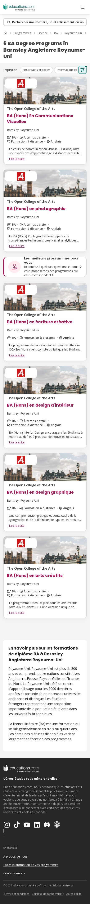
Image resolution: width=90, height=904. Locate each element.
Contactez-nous (14, 873)
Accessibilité (73, 894)
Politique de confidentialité (48, 894)
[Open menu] (83, 7)
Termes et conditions (17, 894)
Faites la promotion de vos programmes (30, 865)
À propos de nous (15, 856)
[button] (36, 70)
